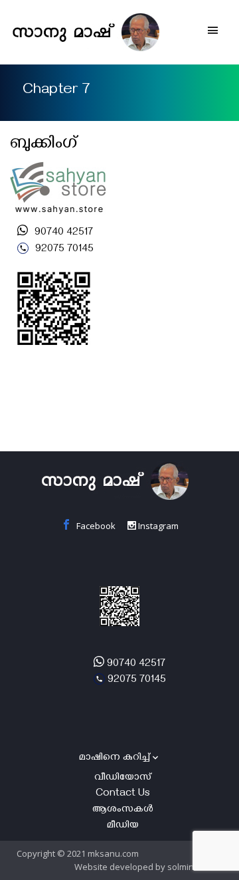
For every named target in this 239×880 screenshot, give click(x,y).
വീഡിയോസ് (122, 778)
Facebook (95, 526)
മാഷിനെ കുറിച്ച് (114, 758)
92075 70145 (63, 250)
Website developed (113, 867)
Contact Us (123, 794)
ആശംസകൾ (122, 810)
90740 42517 (62, 233)
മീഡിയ (123, 826)
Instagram (157, 526)
